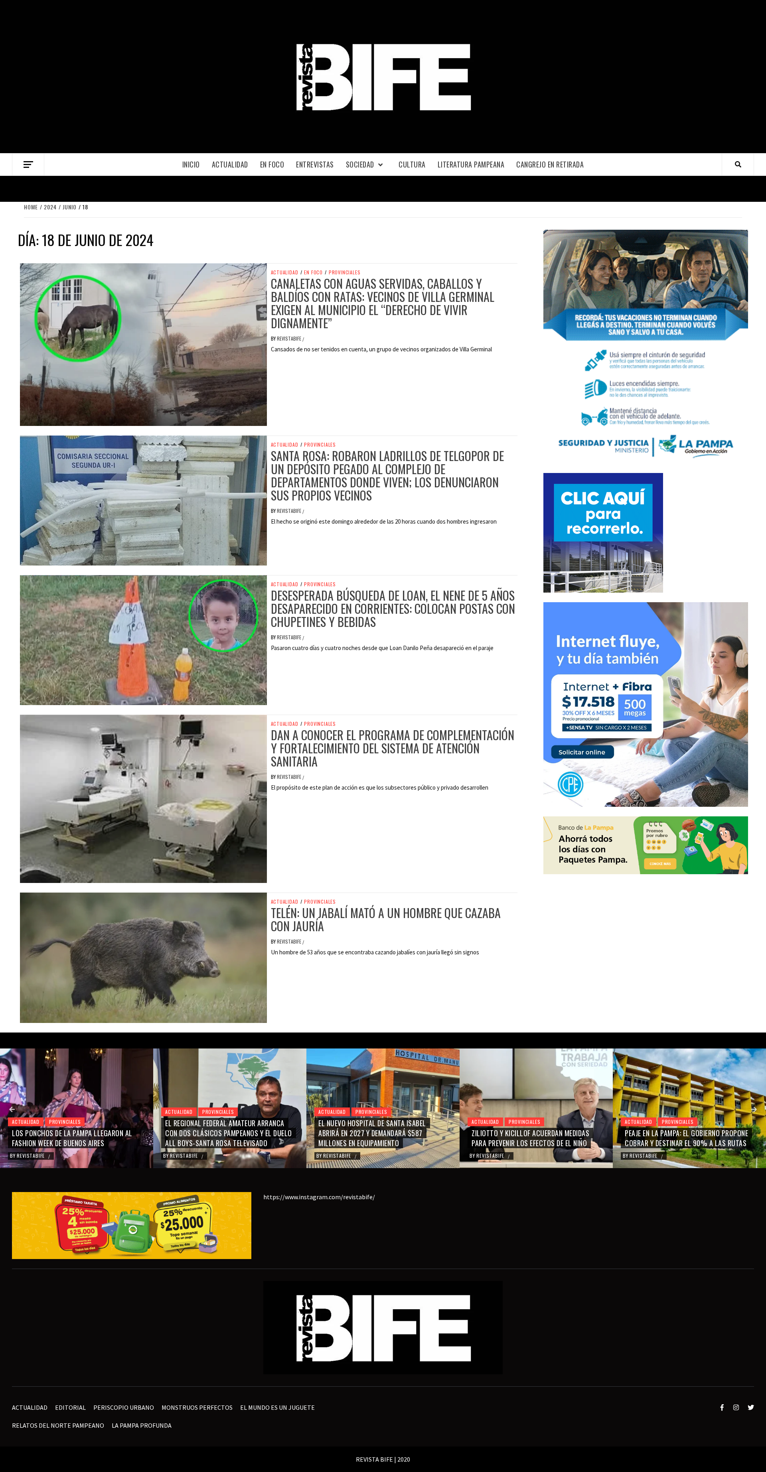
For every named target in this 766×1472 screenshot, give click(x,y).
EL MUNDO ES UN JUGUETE (277, 1407)
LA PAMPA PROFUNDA (142, 1425)
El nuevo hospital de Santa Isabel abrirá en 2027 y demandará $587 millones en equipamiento (219, 1133)
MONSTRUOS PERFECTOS (197, 1407)
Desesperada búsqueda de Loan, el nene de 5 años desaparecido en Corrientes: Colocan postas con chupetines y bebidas (393, 608)
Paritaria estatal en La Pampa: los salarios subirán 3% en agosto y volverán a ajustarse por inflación (681, 1133)
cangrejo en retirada (550, 164)
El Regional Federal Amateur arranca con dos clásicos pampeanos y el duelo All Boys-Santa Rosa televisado (75, 1133)
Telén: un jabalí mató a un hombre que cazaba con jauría (386, 919)
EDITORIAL (70, 1407)
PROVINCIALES (345, 272)
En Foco (272, 164)
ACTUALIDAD (230, 164)
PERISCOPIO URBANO (123, 1407)
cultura (412, 164)
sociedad (360, 164)
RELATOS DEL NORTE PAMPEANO (58, 1425)
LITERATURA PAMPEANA (471, 164)
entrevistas (315, 164)
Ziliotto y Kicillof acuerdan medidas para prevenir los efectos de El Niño (377, 1138)
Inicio (191, 164)
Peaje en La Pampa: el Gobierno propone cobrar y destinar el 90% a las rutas (533, 1138)
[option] (76, 1108)
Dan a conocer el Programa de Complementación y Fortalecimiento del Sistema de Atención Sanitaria (392, 748)
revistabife (289, 338)
